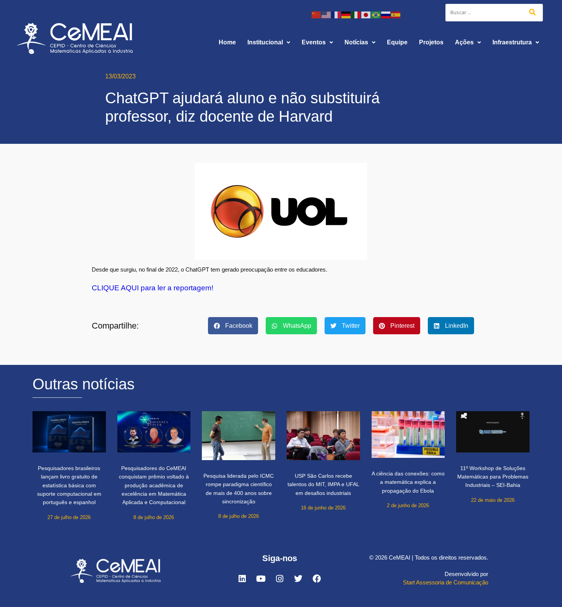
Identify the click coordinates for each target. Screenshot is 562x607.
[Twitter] (298, 578)
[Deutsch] (346, 14)
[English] (326, 14)
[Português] (376, 14)
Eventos (314, 42)
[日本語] (366, 14)
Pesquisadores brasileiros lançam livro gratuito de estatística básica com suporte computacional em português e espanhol (69, 485)
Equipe (397, 42)
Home (227, 42)
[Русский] (386, 14)
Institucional (265, 42)
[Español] (396, 14)
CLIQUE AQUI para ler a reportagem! (152, 288)
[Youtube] (260, 578)
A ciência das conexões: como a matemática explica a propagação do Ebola (408, 482)
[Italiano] (356, 14)
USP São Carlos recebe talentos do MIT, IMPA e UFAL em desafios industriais (323, 484)
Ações (464, 42)
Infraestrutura (512, 42)
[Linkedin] (242, 578)
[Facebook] (317, 578)
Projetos (431, 42)
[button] (269, 42)
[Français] (336, 14)
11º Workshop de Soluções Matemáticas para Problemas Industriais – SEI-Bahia (492, 476)
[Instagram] (279, 578)
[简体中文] (317, 14)
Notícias (356, 42)
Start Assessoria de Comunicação (445, 582)
